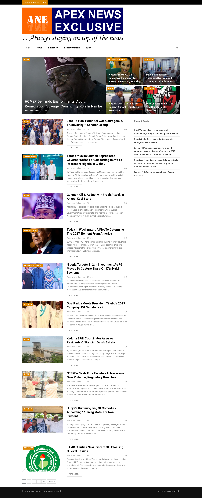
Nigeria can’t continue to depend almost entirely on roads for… (124, 107)
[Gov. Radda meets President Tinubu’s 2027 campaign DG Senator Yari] (42, 314)
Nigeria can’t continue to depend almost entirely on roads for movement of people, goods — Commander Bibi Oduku (156, 163)
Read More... (74, 148)
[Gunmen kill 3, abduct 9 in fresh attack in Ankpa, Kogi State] (42, 206)
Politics (149, 59)
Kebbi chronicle (72, 48)
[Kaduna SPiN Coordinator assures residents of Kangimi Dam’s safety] (42, 349)
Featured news (30, 230)
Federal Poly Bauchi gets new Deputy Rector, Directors (160, 107)
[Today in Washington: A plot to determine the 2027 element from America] (42, 241)
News (39, 48)
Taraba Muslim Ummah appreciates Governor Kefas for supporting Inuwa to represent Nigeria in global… (94, 160)
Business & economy (117, 59)
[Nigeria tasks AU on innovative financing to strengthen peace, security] (124, 71)
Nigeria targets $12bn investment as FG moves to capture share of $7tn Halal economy (94, 268)
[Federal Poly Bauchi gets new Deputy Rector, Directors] (161, 100)
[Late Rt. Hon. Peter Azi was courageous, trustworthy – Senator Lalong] (42, 132)
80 (44, 482)
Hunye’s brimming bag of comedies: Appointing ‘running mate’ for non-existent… (92, 412)
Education (53, 48)
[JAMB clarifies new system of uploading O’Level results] (42, 458)
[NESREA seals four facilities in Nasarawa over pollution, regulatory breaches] (42, 384)
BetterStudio (175, 491)
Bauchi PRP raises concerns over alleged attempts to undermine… (160, 78)
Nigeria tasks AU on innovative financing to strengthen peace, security (124, 78)
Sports (89, 48)
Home (28, 48)
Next (51, 482)
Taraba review (30, 157)
